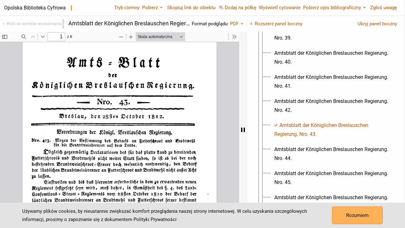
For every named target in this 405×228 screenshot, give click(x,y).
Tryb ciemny (127, 7)
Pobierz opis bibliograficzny (332, 7)
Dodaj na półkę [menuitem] (240, 7)
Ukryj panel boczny (377, 24)
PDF (234, 24)
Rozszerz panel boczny (278, 24)
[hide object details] (243, 130)
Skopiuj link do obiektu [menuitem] (191, 7)
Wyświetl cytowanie (280, 7)
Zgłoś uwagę (383, 7)
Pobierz (150, 7)
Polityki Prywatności (155, 219)
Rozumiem (357, 215)
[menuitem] (331, 33)
